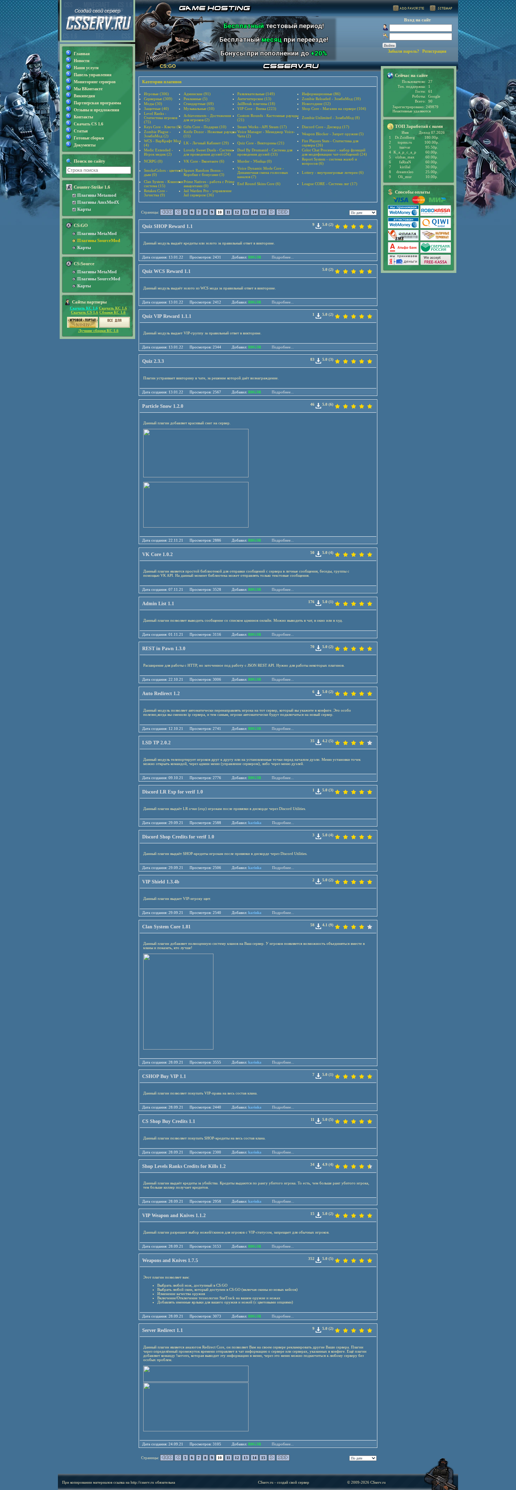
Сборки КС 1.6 (112, 312)
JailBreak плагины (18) (256, 104)
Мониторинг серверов (94, 81)
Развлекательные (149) (256, 94)
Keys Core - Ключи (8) (162, 127)
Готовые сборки (89, 138)
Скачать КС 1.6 (84, 308)
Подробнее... (283, 257)
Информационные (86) (321, 94)
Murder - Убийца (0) (254, 161)
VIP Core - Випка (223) (256, 108)
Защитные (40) (156, 108)
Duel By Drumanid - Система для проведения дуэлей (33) (264, 152)
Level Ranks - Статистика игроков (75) (160, 117)
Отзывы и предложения (96, 109)
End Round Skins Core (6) (258, 184)
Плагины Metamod (96, 195)
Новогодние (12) (316, 104)
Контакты (83, 117)
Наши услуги (86, 67)
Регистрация (434, 51)
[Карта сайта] (441, 9)
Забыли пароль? (403, 51)
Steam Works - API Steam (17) (262, 127)
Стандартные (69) (199, 104)
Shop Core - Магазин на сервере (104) (334, 108)
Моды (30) (153, 104)
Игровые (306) (156, 94)
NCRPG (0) (153, 161)
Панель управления (93, 74)
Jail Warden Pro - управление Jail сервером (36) (208, 193)
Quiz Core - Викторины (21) (260, 143)
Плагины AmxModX (98, 202)
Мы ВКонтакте (88, 88)
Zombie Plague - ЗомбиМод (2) (157, 134)
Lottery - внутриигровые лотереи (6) (333, 172)
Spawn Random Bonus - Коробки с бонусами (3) (204, 172)
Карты (84, 209)
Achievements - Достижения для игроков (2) (207, 117)
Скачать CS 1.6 (88, 124)
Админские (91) (197, 94)
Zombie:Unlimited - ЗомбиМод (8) (331, 118)
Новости (82, 60)
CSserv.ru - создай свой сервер (283, 1482)
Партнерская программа (97, 102)
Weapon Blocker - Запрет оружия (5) (333, 134)
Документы (84, 145)
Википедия (84, 95)
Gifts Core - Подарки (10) (205, 127)
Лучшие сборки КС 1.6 (98, 330)
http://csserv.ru (142, 1482)
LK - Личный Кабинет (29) (206, 143)
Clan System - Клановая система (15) (163, 183)
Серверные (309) (158, 99)
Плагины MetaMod (97, 233)
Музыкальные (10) (199, 108)
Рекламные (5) (195, 99)
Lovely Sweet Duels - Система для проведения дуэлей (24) (208, 152)
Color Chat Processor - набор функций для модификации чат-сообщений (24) (334, 152)
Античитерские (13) (254, 99)
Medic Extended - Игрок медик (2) (158, 152)
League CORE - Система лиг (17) (329, 184)
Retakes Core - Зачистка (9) (155, 193)
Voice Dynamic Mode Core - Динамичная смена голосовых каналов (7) (262, 172)
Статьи (81, 131)
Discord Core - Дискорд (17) (325, 127)
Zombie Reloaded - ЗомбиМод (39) (331, 99)
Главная (82, 53)
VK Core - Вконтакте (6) (204, 161)
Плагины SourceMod (98, 240)
